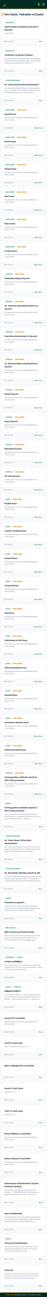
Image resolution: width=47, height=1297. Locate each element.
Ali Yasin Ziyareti (12, 476)
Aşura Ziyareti (11, 421)
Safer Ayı (8, 803)
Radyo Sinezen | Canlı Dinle (17, 1158)
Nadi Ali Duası (10, 695)
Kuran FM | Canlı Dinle (14, 1018)
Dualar (8, 499)
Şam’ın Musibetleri (13, 1213)
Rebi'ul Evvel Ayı (10, 927)
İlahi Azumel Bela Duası (15, 667)
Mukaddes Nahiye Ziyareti (17, 278)
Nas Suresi (9, 196)
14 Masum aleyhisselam (13, 80)
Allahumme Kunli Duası (15, 749)
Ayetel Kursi (10, 114)
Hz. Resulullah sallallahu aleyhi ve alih (22, 873)
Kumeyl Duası (10, 558)
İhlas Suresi (9, 223)
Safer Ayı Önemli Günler (16, 1243)
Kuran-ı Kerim (10, 110)
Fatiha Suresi (10, 251)
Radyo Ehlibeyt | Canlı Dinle (17, 1133)
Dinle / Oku (38, 128)
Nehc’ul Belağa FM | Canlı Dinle (19, 1065)
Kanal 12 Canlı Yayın (13, 1088)
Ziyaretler (9, 274)
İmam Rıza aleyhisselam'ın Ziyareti (20, 336)
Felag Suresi (10, 169)
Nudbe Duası (10, 503)
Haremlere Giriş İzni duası (16, 722)
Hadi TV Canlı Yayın (13, 1043)
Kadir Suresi (10, 141)
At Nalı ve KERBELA (13, 961)
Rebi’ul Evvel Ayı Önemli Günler (19, 932)
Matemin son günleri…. (15, 902)
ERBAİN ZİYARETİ (12, 991)
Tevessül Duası (11, 585)
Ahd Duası (9, 613)
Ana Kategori (10, 22)
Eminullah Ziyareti (13, 448)
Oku (40, 41)
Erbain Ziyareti (11, 394)
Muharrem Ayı (10, 957)
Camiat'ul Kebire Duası (15, 530)
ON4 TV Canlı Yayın (13, 1111)
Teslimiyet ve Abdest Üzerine (18, 55)
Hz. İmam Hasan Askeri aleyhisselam (21, 84)
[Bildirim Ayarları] (39, 4)
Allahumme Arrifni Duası (15, 640)
